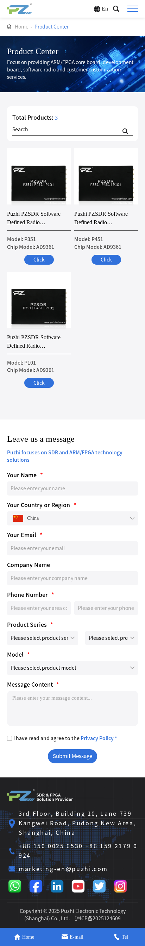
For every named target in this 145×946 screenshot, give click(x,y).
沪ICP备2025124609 (98, 918)
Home (22, 26)
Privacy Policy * (99, 738)
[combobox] (72, 518)
